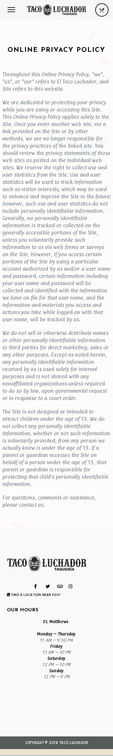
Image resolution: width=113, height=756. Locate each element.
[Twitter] (48, 586)
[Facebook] (35, 586)
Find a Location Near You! (35, 595)
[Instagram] (70, 586)
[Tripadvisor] (60, 586)
